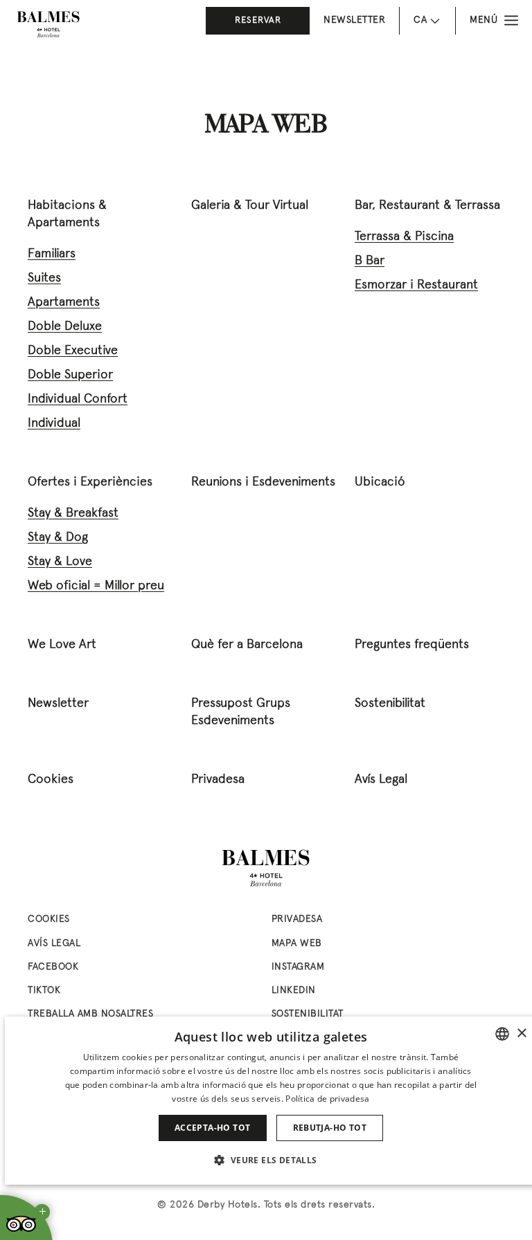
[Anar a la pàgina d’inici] (48, 24)
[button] (270, 1159)
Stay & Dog (58, 538)
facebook (53, 967)
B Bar (369, 261)
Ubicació (380, 482)
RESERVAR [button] (258, 21)
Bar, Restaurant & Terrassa (427, 206)
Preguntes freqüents (412, 645)
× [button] (521, 1033)
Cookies (50, 780)
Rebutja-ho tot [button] (330, 1127)
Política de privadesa (327, 1098)
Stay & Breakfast (73, 513)
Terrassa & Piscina (404, 237)
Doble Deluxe (65, 327)
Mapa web (297, 943)
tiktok (44, 990)
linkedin (294, 990)
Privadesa (218, 780)
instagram (298, 967)
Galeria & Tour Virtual (249, 206)
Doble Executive (73, 351)
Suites (44, 278)
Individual (54, 423)
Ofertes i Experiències (90, 482)
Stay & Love (60, 562)
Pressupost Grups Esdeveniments (240, 712)
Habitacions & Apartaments (67, 214)
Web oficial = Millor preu (96, 586)
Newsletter (354, 20)
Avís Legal (381, 780)
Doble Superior (70, 375)
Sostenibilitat (390, 704)
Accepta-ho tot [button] (213, 1127)
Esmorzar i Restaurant (416, 285)
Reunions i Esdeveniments (263, 482)
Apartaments (64, 302)
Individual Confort (77, 399)
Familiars (52, 254)
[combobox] (502, 1034)
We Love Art (62, 645)
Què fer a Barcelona (247, 645)
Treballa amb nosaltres (90, 1014)
